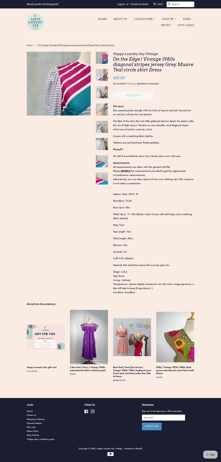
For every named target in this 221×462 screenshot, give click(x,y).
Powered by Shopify (133, 448)
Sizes (187, 19)
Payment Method (34, 423)
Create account (139, 4)
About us (120, 19)
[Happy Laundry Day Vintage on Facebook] (86, 412)
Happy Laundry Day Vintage (110, 448)
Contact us (31, 415)
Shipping (131, 83)
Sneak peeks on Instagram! (43, 4)
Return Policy (33, 431)
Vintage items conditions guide (40, 439)
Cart (160, 4)
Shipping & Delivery (36, 419)
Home (102, 19)
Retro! (166, 25)
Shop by (168, 19)
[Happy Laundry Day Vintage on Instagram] (92, 412)
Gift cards (186, 25)
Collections (144, 19)
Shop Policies (33, 435)
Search (30, 411)
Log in (121, 4)
